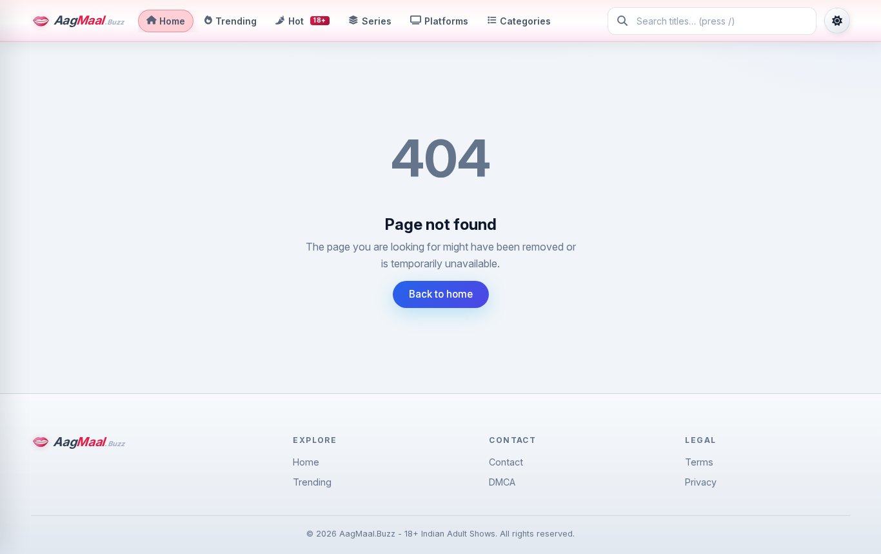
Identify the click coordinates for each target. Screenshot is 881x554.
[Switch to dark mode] (837, 21)
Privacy (701, 482)
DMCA (502, 482)
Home (306, 462)
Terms (699, 462)
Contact (506, 462)
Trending (312, 482)
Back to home (441, 294)
